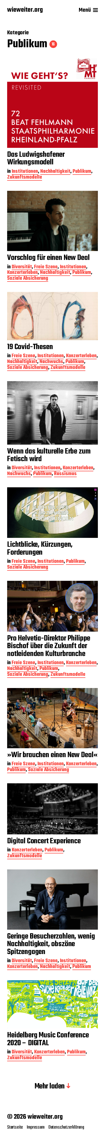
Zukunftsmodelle (24, 178)
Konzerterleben (22, 273)
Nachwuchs (51, 362)
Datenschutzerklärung (66, 1127)
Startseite (15, 1127)
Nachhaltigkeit (55, 172)
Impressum (35, 1127)
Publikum (82, 172)
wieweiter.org (25, 10)
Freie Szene (46, 267)
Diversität (22, 267)
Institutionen (25, 172)
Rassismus (65, 474)
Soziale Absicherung (27, 279)
